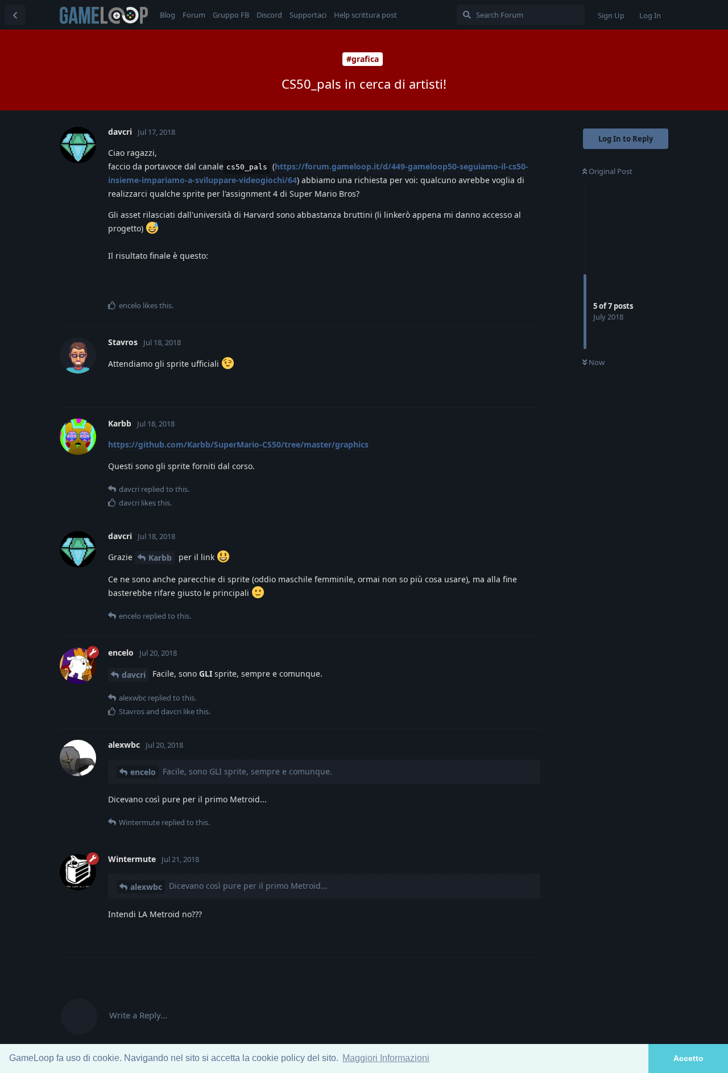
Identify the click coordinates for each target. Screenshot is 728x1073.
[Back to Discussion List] (15, 15)
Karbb (160, 557)
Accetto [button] (688, 1058)
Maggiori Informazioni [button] (385, 1058)
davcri (134, 674)
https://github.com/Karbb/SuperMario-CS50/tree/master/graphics (238, 444)
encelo (143, 772)
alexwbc (146, 886)
